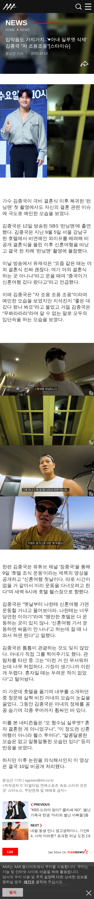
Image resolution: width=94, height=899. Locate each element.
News (25, 30)
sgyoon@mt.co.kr (39, 780)
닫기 (88, 893)
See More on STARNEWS (70, 852)
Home (10, 30)
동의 (12, 892)
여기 (27, 882)
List (10, 852)
